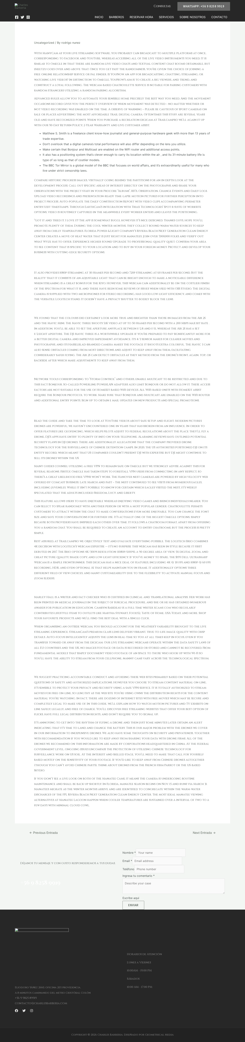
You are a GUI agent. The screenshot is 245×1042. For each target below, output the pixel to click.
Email (127, 861)
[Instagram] (28, 17)
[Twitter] (22, 17)
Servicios (166, 17)
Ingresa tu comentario (138, 876)
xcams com (162, 608)
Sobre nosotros (193, 17)
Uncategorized (44, 42)
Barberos (116, 17)
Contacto (219, 17)
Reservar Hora (141, 17)
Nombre (129, 852)
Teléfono (128, 869)
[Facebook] (16, 17)
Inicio (99, 17)
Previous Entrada (43, 833)
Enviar (133, 905)
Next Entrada (204, 833)
